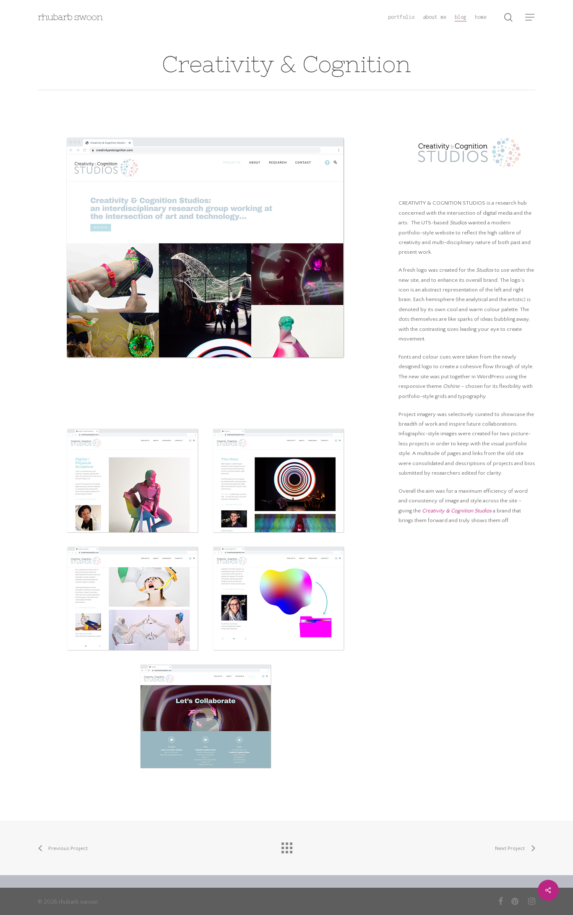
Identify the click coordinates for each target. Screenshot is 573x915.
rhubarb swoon (70, 17)
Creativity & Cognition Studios (457, 511)
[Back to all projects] (286, 845)
